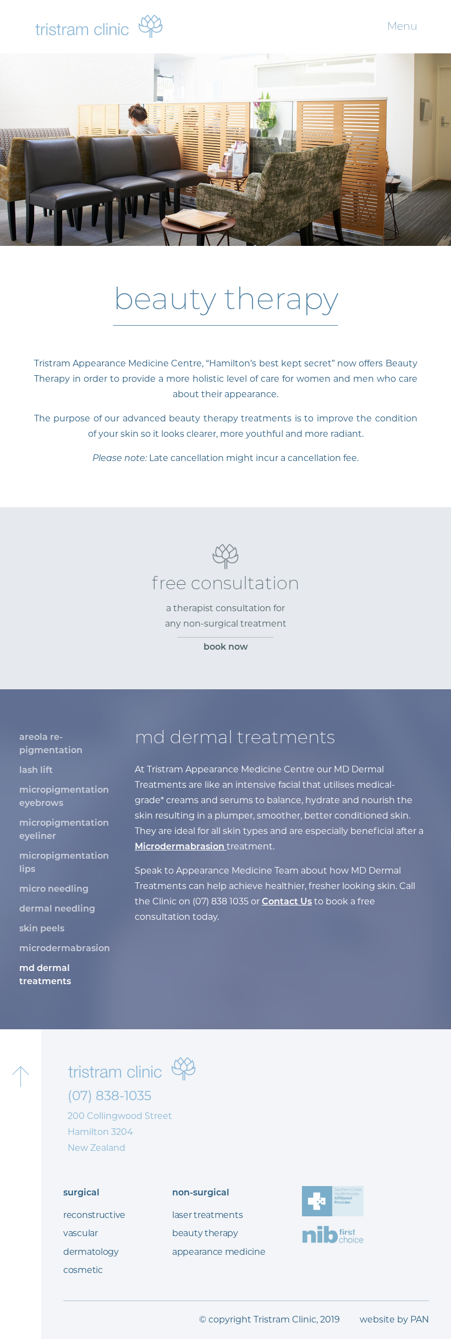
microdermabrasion (64, 948)
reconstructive (94, 1215)
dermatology (91, 1252)
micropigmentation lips (64, 862)
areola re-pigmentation (50, 743)
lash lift (36, 770)
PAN (419, 1319)
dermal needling (57, 908)
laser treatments (207, 1215)
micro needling (54, 888)
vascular (80, 1233)
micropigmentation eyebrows (64, 796)
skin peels (41, 928)
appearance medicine (219, 1252)
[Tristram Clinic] (99, 26)
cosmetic (83, 1270)
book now (226, 646)
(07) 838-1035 (109, 1096)
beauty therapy (205, 1233)
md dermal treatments (45, 974)
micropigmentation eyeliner (64, 829)
